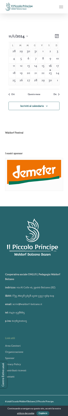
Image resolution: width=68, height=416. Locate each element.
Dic (55, 94)
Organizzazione (14, 352)
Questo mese (34, 94)
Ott (13, 94)
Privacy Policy (13, 364)
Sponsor (10, 358)
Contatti (10, 377)
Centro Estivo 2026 (3, 375)
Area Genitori (13, 346)
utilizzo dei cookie (25, 413)
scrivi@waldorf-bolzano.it (27, 304)
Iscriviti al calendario (32, 106)
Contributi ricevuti (15, 370)
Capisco (43, 413)
